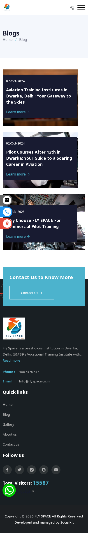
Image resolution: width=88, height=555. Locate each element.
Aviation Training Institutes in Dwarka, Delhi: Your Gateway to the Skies (38, 96)
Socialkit (67, 522)
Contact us (11, 444)
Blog (6, 414)
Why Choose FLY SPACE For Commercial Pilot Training (33, 223)
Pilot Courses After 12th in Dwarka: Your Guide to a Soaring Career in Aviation (39, 158)
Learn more (16, 111)
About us (10, 434)
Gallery (8, 424)
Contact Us (29, 292)
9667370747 (29, 371)
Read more (11, 360)
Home (8, 39)
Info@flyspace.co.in (34, 381)
